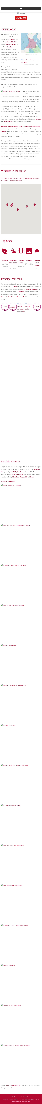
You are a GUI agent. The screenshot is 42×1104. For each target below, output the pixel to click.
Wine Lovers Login (16, 1096)
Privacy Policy (32, 1096)
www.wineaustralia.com (13, 1085)
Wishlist (25, 1096)
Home (8, 1096)
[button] (34, 204)
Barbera (3, 131)
